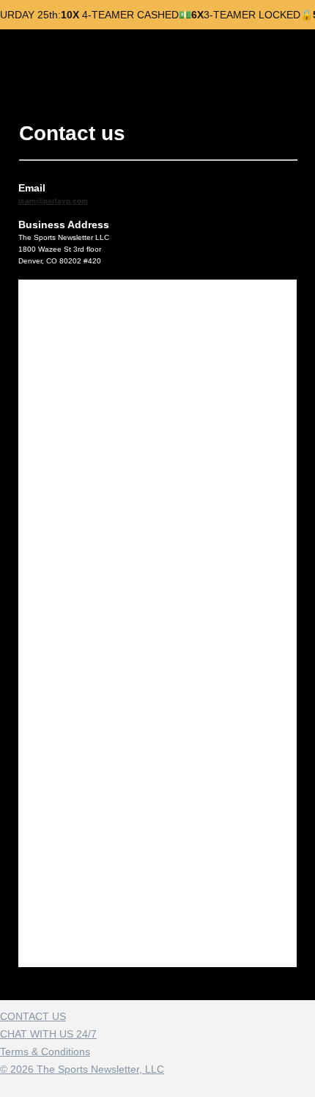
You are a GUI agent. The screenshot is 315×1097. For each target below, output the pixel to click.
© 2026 (82, 1069)
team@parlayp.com (53, 201)
